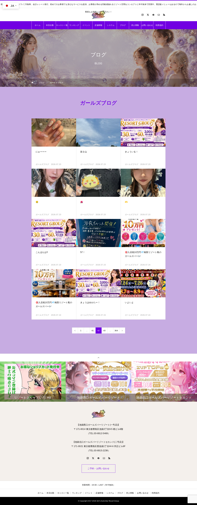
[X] (148, 14)
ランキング (74, 25)
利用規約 (159, 25)
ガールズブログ (42, 164)
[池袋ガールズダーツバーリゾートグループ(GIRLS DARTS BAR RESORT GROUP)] (98, 15)
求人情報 (135, 25)
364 (116, 330)
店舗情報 (98, 25)
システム (110, 25)
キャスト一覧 (62, 25)
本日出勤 (50, 25)
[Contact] (158, 14)
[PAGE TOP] (98, 357)
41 (93, 330)
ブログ (123, 25)
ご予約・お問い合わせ (98, 468)
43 (104, 330)
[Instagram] (142, 14)
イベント (86, 25)
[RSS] (164, 14)
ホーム (37, 25)
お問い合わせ (147, 25)
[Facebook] (153, 14)
